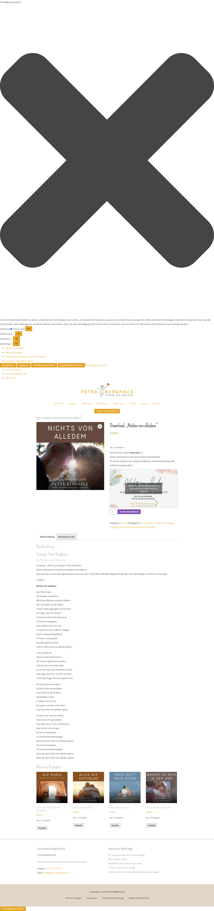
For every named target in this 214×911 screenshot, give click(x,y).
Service (155, 403)
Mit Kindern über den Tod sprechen (125, 863)
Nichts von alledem (135, 527)
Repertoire (118, 403)
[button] (107, 161)
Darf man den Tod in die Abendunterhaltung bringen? (133, 872)
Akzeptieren (8, 365)
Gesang (72, 403)
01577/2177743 (53, 868)
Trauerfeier (159, 523)
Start (38, 418)
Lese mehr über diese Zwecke (19, 360)
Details (42, 828)
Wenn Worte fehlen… (118, 859)
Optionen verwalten (14, 348)
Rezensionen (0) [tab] (66, 536)
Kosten (144, 403)
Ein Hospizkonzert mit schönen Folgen (126, 855)
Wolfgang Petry (117, 527)
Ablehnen (23, 365)
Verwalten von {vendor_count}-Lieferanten (25, 356)
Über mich (59, 403)
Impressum (10, 378)
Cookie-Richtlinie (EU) (139, 898)
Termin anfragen (73, 898)
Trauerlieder (147, 523)
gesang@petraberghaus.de (55, 872)
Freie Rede (87, 403)
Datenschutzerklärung (15, 373)
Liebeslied (150, 527)
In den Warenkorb (129, 511)
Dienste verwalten (13, 352)
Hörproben (102, 403)
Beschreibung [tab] (47, 536)
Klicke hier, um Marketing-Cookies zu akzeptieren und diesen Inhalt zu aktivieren (143, 488)
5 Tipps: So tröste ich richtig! (121, 867)
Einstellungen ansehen (44, 365)
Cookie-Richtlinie (13, 369)
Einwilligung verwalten (12, 908)
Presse (133, 403)
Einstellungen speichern (71, 365)
